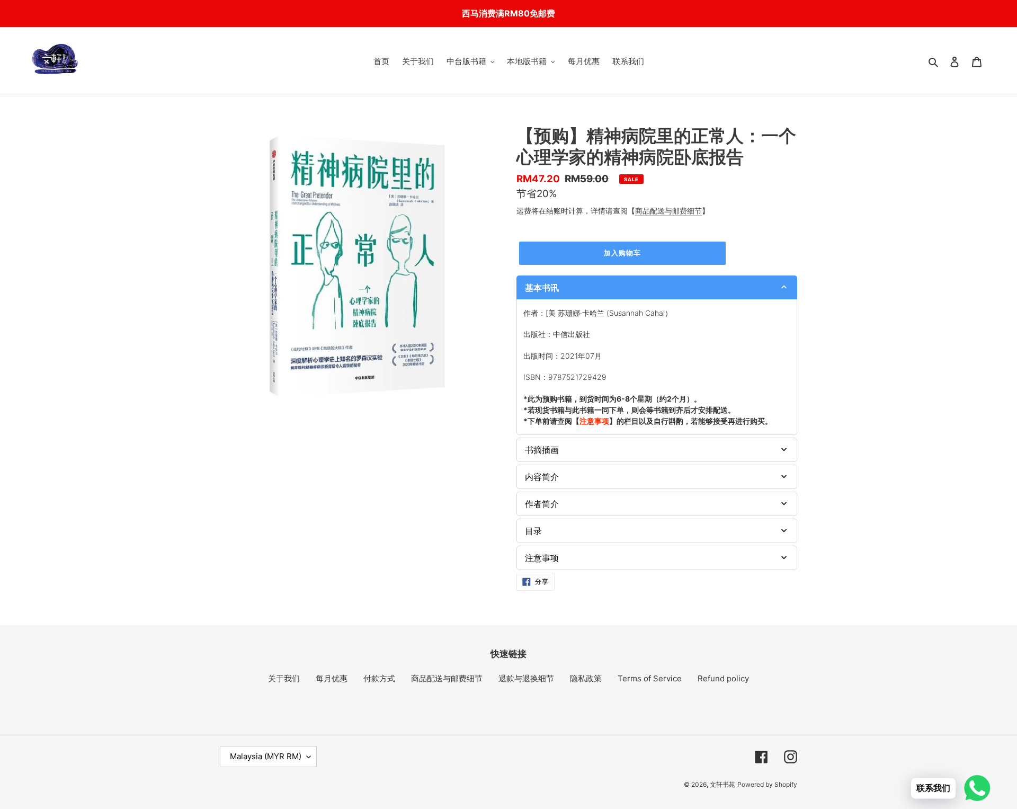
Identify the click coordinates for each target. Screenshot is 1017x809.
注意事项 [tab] (542, 558)
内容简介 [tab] (542, 477)
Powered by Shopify (767, 784)
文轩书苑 (722, 784)
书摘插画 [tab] (542, 449)
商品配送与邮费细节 (668, 210)
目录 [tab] (533, 531)
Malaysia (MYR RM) (265, 756)
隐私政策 (586, 678)
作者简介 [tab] (542, 504)
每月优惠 (331, 678)
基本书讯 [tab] (542, 287)
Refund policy (723, 678)
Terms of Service (650, 678)
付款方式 (379, 678)
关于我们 (284, 678)
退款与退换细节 (526, 678)
